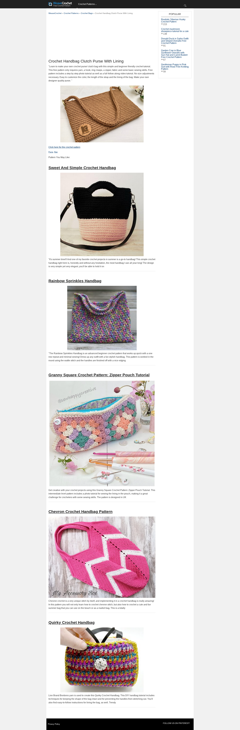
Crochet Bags (87, 13)
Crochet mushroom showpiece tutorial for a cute (175, 30)
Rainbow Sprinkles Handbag (74, 281)
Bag (56, 152)
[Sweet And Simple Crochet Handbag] (101, 214)
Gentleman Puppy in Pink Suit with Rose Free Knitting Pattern (175, 66)
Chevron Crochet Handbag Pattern (80, 511)
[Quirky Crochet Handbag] (101, 660)
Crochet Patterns (86, 4)
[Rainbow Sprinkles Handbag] (101, 318)
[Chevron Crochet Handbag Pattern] (101, 557)
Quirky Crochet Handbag (71, 622)
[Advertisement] (101, 37)
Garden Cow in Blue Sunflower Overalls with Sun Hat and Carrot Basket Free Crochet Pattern (174, 53)
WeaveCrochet (55, 13)
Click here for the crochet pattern (64, 147)
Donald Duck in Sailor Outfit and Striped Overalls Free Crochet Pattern (174, 40)
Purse (50, 152)
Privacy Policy (54, 724)
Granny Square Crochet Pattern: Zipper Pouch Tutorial (99, 375)
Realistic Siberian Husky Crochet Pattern (173, 20)
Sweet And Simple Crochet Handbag (82, 168)
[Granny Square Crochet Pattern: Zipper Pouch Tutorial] (101, 433)
